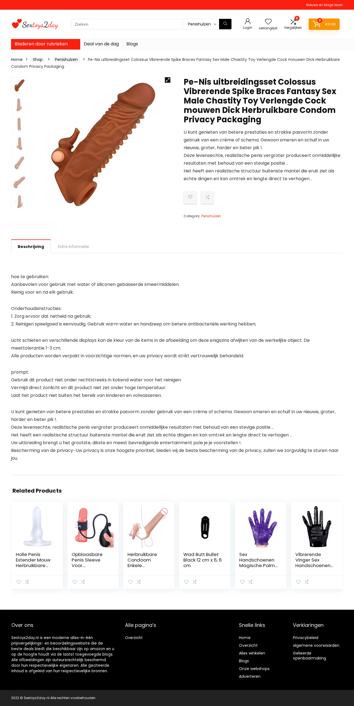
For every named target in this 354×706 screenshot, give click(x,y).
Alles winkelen (252, 653)
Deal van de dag (101, 44)
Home (17, 59)
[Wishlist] (268, 22)
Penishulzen (66, 59)
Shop (38, 59)
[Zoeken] (225, 24)
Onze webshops (254, 668)
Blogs (132, 44)
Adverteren (250, 676)
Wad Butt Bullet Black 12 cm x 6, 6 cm (202, 560)
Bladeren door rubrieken (41, 44)
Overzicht (134, 637)
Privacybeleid (305, 637)
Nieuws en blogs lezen (324, 4)
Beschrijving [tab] (31, 246)
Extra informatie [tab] (73, 246)
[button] (167, 80)
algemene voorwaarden (316, 645)
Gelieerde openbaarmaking (309, 655)
